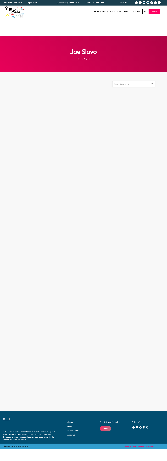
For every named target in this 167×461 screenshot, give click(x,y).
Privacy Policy (150, 446)
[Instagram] (147, 2)
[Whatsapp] (159, 2)
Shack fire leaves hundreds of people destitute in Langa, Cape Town (52, 148)
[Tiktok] (151, 2)
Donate (154, 12)
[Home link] (14, 12)
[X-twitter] (140, 2)
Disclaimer (128, 446)
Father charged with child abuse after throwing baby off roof (53, 258)
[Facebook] (136, 2)
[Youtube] (144, 2)
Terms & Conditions (138, 446)
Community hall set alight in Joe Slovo (52, 369)
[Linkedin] (155, 2)
